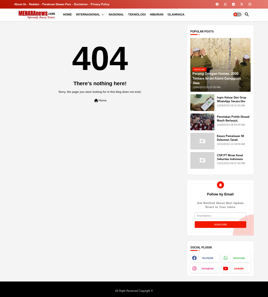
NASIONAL (116, 14)
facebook (207, 258)
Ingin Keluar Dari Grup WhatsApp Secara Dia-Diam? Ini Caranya (231, 101)
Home (100, 100)
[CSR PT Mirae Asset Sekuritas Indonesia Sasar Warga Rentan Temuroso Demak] (202, 160)
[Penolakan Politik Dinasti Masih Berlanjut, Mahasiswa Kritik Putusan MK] (202, 122)
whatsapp (239, 258)
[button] (237, 14)
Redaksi (34, 4)
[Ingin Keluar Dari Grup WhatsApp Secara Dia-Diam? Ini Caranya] (202, 102)
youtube (239, 268)
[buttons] (217, 4)
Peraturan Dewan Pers (56, 4)
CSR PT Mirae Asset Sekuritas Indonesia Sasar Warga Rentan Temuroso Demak (230, 161)
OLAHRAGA (176, 14)
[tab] (67, 14)
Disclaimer (81, 4)
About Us (20, 4)
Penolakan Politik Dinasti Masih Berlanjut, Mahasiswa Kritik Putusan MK (233, 122)
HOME (67, 14)
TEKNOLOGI (137, 14)
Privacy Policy (100, 4)
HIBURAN (156, 14)
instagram (208, 268)
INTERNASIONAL (88, 14)
